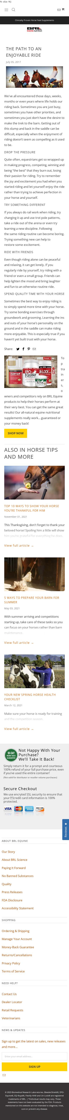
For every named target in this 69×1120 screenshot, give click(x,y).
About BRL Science (14, 860)
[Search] (13, 10)
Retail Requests (12, 1010)
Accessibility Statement (18, 908)
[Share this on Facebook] (24, 349)
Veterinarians (11, 1018)
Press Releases (12, 892)
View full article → (19, 545)
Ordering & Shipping (15, 931)
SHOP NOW (16, 433)
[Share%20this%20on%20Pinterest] (29, 349)
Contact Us (9, 994)
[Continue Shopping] (63, 9)
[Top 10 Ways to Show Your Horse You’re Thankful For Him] (34, 483)
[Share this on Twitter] (18, 349)
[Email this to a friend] (34, 349)
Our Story (8, 852)
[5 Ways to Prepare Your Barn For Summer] (34, 574)
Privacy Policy (11, 963)
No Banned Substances (17, 876)
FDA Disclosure (12, 900)
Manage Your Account (17, 939)
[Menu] (6, 10)
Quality (7, 884)
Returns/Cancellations (17, 955)
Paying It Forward (14, 868)
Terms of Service (13, 971)
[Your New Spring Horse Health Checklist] (34, 671)
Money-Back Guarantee (18, 947)
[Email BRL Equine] (59, 10)
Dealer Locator (12, 1002)
